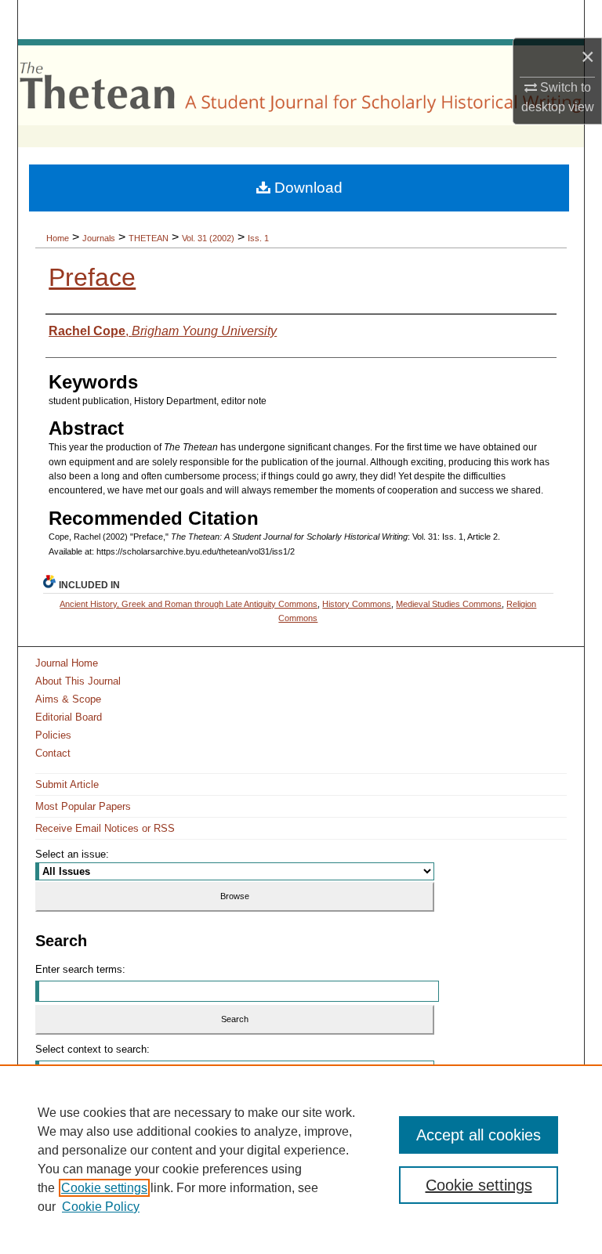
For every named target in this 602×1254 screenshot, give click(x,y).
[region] (301, 1159)
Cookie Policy (101, 1206)
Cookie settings (104, 1187)
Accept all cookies (478, 1135)
